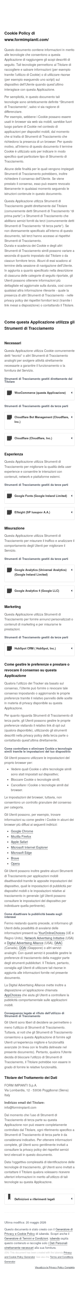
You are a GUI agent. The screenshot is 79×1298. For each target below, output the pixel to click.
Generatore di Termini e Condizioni (26, 1238)
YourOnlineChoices (51, 933)
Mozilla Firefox (21, 836)
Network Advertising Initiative (45, 938)
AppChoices (12, 995)
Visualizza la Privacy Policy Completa (55, 1267)
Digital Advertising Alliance (25, 943)
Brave (15, 858)
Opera (15, 863)
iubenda (55, 1238)
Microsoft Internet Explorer (29, 847)
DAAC (58, 943)
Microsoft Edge (21, 852)
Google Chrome (22, 831)
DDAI (22, 947)
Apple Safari (19, 841)
